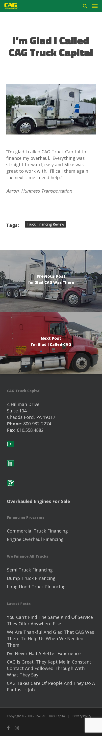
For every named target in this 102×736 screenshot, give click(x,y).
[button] (95, 5)
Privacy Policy (82, 716)
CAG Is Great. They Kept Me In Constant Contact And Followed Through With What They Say (49, 668)
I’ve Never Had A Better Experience (44, 653)
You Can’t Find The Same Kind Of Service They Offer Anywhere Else (50, 620)
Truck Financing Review (45, 224)
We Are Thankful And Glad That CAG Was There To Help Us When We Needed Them (50, 638)
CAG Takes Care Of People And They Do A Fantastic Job (51, 686)
